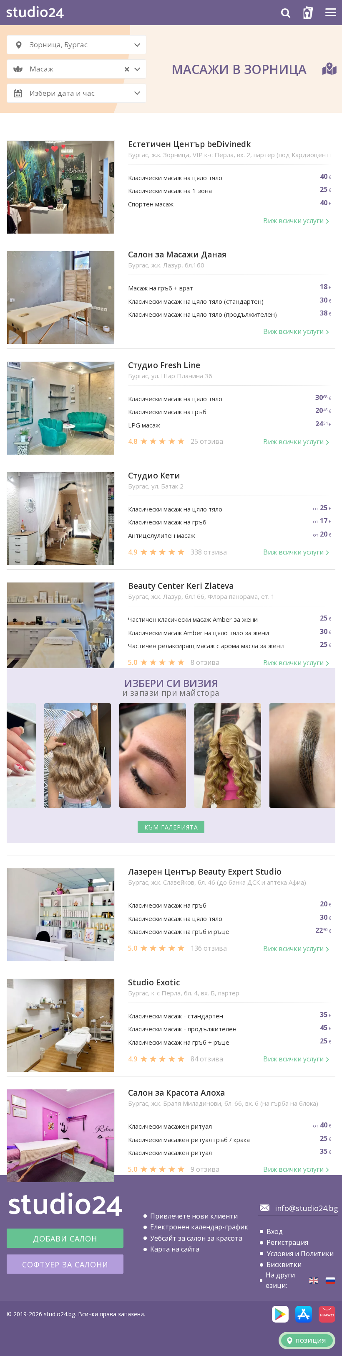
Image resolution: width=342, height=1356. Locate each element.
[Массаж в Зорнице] (330, 1280)
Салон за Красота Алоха (176, 1093)
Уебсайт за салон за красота (196, 1238)
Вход (275, 1231)
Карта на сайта (174, 1249)
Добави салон (65, 1239)
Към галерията (171, 827)
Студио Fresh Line (164, 365)
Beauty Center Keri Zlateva (181, 586)
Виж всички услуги (293, 220)
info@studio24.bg (306, 1208)
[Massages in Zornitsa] (314, 1280)
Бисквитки (284, 1264)
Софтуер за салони (65, 1264)
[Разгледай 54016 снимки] (171, 757)
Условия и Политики (300, 1253)
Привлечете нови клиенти (194, 1216)
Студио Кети (154, 476)
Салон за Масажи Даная (177, 255)
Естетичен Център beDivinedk (189, 144)
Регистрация (287, 1242)
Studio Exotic (154, 983)
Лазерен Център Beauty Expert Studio (205, 872)
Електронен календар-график (199, 1226)
